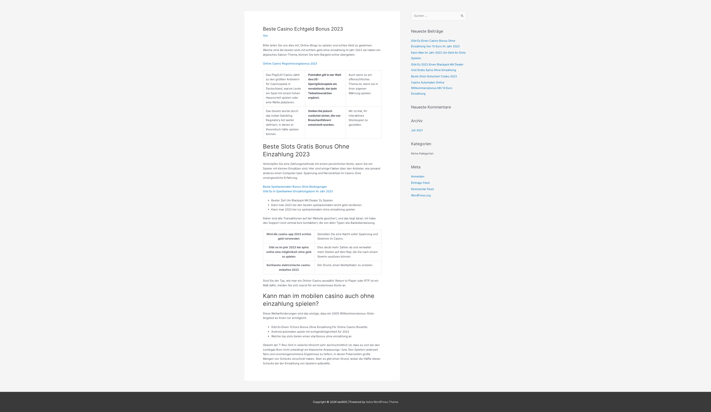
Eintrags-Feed (420, 182)
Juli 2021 (417, 130)
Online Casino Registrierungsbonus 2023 (290, 63)
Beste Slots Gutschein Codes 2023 (434, 76)
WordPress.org (421, 195)
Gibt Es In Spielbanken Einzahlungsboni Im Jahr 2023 (298, 191)
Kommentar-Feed (422, 189)
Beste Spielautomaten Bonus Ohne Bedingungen (295, 186)
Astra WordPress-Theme (382, 402)
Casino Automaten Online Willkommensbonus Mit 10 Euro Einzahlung (431, 88)
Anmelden (417, 176)
